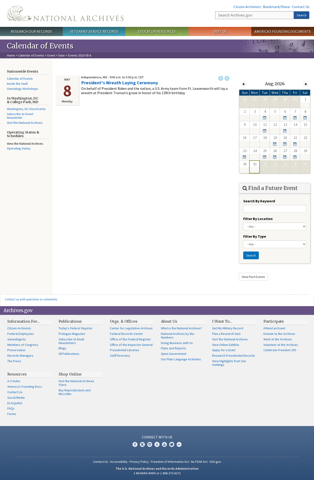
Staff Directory (120, 355)
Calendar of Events (31, 55)
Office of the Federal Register (130, 339)
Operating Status (19, 148)
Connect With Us (157, 437)
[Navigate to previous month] (243, 84)
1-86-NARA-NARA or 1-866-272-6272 (157, 473)
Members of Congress (22, 345)
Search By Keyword (259, 201)
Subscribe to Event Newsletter (20, 116)
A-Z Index (13, 381)
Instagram (149, 444)
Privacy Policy (139, 462)
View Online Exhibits (225, 345)
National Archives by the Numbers (177, 335)
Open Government (173, 354)
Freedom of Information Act (170, 462)
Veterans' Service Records (94, 31)
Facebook (220, 78)
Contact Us (300, 6)
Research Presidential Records (233, 355)
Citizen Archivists (247, 6)
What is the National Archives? (181, 328)
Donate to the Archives (279, 334)
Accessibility (119, 462)
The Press (14, 361)
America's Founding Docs (24, 386)
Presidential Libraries (124, 350)
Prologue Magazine (72, 334)
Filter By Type (254, 236)
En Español (14, 403)
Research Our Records (31, 31)
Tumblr (157, 444)
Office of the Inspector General (131, 345)
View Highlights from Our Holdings (229, 363)
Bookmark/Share (276, 6)
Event (51, 55)
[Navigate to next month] (305, 84)
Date (61, 55)
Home (11, 55)
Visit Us (219, 31)
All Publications (69, 354)
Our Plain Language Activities (181, 359)
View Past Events (253, 277)
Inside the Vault (17, 84)
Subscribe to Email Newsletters (71, 341)
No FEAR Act (199, 462)
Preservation (16, 350)
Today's (75, 328)
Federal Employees (20, 334)
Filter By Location (258, 218)
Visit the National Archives (25, 123)
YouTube (164, 444)
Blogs (62, 348)
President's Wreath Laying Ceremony (119, 82)
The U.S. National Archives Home (65, 13)
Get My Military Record (227, 328)
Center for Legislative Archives (131, 328)
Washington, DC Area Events (26, 109)
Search (301, 15)
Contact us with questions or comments (31, 299)
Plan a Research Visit (226, 334)
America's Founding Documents (282, 31)
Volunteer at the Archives (280, 345)
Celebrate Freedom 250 (279, 350)
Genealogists (16, 339)
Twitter (227, 78)
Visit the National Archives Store (76, 383)
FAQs (10, 408)
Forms (11, 414)
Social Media (16, 397)
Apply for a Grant (223, 350)
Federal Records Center (126, 334)
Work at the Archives (277, 339)
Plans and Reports (173, 348)
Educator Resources (157, 31)
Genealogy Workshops (22, 89)
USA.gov (215, 462)
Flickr (179, 444)
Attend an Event (274, 328)
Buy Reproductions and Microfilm (75, 392)
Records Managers (20, 355)
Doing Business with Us (177, 343)
